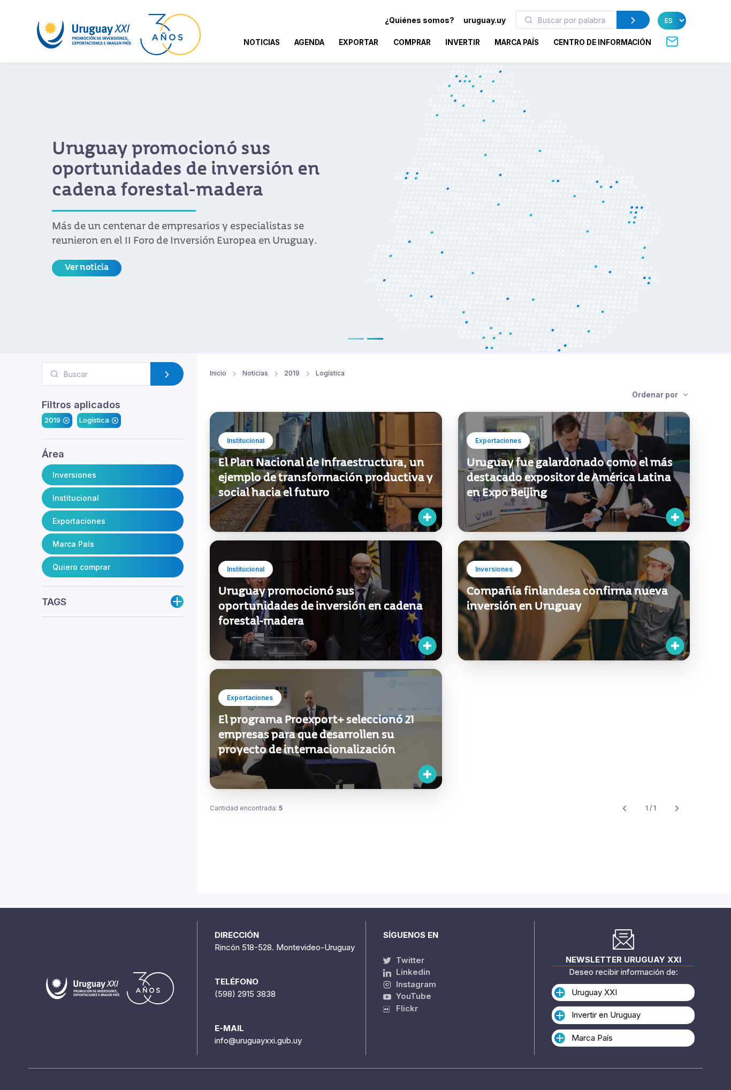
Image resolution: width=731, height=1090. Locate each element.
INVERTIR (462, 42)
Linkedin (412, 972)
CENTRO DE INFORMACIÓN (602, 42)
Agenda (309, 42)
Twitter (409, 960)
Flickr (404, 1008)
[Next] (677, 808)
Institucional (75, 497)
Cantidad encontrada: (246, 808)
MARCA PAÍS (516, 42)
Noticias (261, 42)
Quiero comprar (81, 567)
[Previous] (624, 808)
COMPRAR (412, 42)
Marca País (73, 543)
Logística (94, 420)
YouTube (412, 996)
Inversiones (74, 474)
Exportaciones (78, 520)
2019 (52, 420)
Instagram (415, 984)
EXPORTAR (358, 42)
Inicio (218, 373)
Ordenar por (656, 394)
